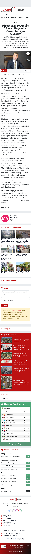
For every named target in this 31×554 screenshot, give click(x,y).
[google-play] (20, 539)
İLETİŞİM (15, 535)
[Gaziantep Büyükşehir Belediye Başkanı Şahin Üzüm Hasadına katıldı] (8, 266)
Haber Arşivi (6, 525)
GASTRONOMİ (7, 535)
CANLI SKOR (5, 398)
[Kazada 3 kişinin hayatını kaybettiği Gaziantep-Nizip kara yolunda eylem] (23, 233)
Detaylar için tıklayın (15, 444)
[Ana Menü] (6, 14)
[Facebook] (9, 510)
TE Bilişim (19, 551)
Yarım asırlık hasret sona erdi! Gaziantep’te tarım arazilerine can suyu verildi (7, 257)
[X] (12, 510)
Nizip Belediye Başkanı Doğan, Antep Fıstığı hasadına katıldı (22, 273)
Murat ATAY (14, 217)
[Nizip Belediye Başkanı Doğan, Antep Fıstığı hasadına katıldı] (23, 266)
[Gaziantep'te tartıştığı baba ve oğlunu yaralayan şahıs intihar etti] (8, 233)
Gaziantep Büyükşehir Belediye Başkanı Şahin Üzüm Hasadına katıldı (8, 273)
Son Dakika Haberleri (9, 524)
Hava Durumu (6, 517)
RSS (4, 546)
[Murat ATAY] (5, 218)
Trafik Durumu (7, 518)
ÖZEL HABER (20, 532)
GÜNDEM (22, 530)
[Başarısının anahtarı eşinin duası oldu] (23, 249)
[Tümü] (29, 329)
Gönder (4, 305)
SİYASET (21, 17)
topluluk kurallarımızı (16, 310)
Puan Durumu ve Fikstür (9, 520)
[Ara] (4, 14)
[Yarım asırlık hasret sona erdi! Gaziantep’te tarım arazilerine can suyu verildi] (8, 249)
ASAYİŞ (13, 17)
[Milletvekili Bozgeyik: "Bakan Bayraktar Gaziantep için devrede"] (15, 60)
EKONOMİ (11, 532)
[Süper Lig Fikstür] (29, 450)
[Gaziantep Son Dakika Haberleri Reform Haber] (13, 10)
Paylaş (5, 70)
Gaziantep (15, 22)
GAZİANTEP (5, 17)
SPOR (27, 17)
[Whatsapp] (21, 510)
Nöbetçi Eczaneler (8, 515)
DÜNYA (11, 533)
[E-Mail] (11, 220)
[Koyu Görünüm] (2, 14)
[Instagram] (15, 510)
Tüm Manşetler (7, 522)
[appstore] (11, 539)
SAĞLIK (5, 533)
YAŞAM (18, 533)
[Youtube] (18, 510)
